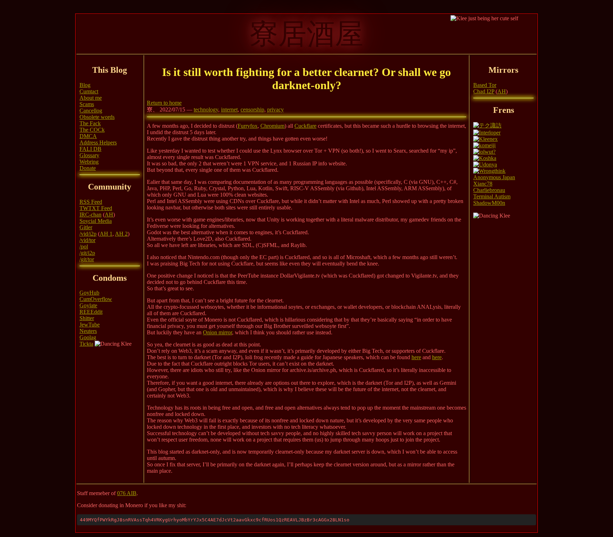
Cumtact (88, 91)
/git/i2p (87, 253)
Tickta (86, 344)
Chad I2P (483, 91)
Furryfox (248, 126)
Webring (89, 162)
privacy (275, 109)
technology (206, 109)
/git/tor (86, 259)
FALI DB (90, 149)
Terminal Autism (491, 196)
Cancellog (90, 111)
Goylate (88, 305)
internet (229, 109)
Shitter (86, 318)
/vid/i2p (87, 234)
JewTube (89, 325)
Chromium (272, 126)
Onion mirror (217, 332)
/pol (83, 246)
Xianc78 (482, 184)
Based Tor (484, 85)
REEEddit (91, 312)
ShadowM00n (489, 203)
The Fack (90, 123)
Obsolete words (97, 117)
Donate (87, 168)
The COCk (92, 130)
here (416, 357)
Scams (86, 104)
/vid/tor (87, 240)
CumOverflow (95, 299)
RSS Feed (90, 202)
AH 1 (106, 234)
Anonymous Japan (494, 177)
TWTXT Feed (95, 208)
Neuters (88, 331)
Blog (84, 85)
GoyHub (89, 293)
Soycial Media (95, 221)
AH (109, 215)
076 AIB (127, 493)
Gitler (85, 227)
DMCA (88, 136)
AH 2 (121, 234)
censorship (252, 109)
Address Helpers (98, 142)
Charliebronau (489, 190)
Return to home (164, 103)
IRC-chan (90, 215)
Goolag (87, 337)
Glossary (89, 155)
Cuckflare (305, 126)
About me (90, 98)
